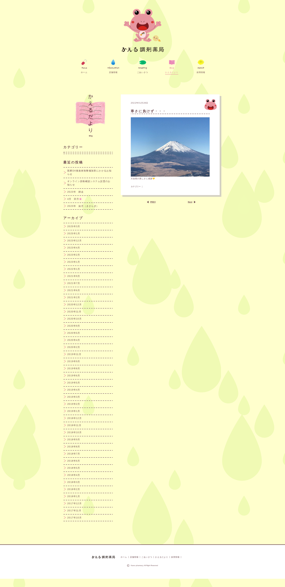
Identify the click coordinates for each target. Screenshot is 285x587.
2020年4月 (73, 340)
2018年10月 (74, 432)
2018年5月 (73, 468)
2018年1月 (73, 496)
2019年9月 (73, 361)
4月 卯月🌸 (74, 199)
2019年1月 (73, 411)
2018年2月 (73, 489)
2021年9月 (73, 276)
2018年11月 (74, 425)
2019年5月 (73, 382)
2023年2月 (73, 254)
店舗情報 (134, 557)
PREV (153, 202)
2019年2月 (73, 404)
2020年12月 (74, 304)
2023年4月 (73, 247)
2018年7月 (73, 453)
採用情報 (175, 557)
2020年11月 (74, 311)
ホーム (124, 557)
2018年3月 (73, 482)
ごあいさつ (146, 557)
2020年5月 (73, 333)
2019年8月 (73, 368)
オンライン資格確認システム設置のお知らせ (89, 183)
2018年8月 (73, 446)
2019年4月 (73, 389)
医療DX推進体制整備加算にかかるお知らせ (89, 172)
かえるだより (161, 557)
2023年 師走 (75, 191)
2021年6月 (73, 290)
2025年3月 (73, 226)
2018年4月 (73, 475)
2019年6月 (73, 375)
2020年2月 (73, 347)
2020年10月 (74, 318)
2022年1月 (73, 269)
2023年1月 (73, 262)
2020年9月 (73, 325)
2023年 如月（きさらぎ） (83, 206)
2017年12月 (74, 503)
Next (190, 202)
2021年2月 (73, 297)
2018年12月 (74, 418)
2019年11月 (74, 354)
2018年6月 (73, 460)
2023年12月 (74, 240)
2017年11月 (74, 510)
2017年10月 (74, 517)
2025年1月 (73, 233)
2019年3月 (73, 397)
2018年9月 (73, 439)
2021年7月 (73, 283)
